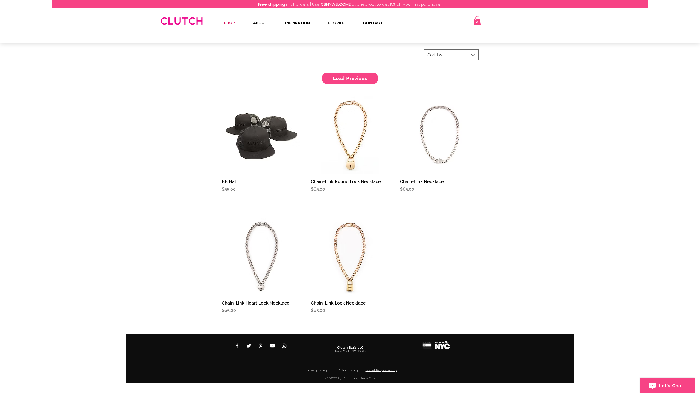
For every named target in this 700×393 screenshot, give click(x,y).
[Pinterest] (261, 346)
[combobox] (451, 54)
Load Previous (350, 78)
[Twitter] (249, 346)
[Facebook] (237, 346)
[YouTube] (272, 346)
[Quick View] (261, 135)
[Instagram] (284, 346)
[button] (477, 20)
